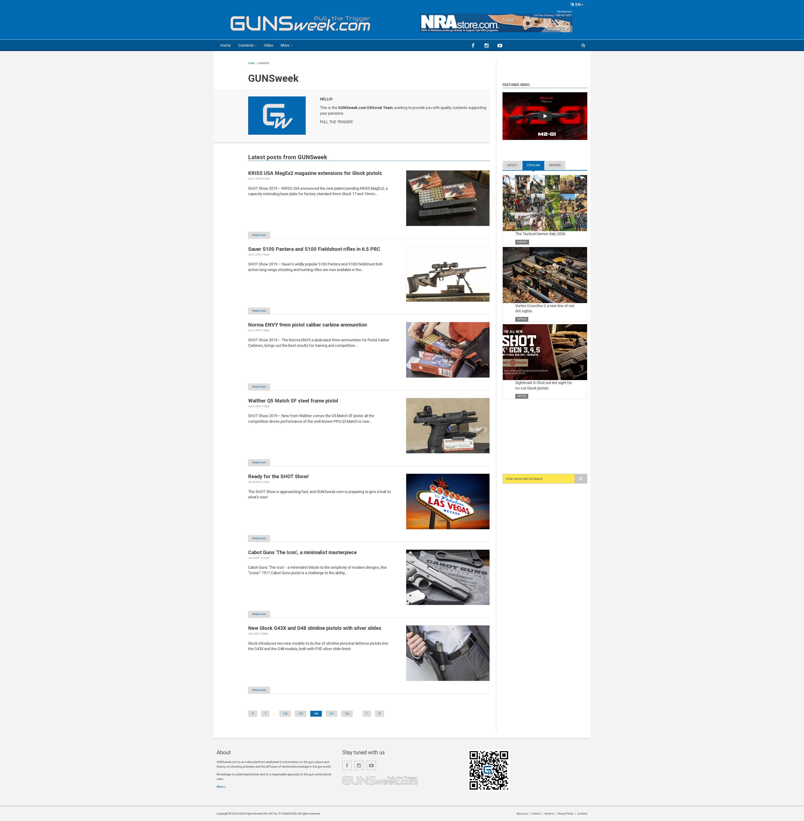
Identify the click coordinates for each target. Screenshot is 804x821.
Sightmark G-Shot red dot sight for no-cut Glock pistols (543, 385)
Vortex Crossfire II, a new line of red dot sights (544, 308)
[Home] (300, 22)
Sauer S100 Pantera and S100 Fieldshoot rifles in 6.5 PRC (314, 249)
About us (522, 813)
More (285, 45)
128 (285, 713)
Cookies (582, 813)
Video (268, 45)
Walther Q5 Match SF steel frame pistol (293, 401)
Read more (259, 235)
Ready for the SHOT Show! (278, 476)
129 (300, 713)
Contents (246, 45)
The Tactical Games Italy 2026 (540, 234)
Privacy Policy (565, 813)
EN (577, 4)
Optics (521, 319)
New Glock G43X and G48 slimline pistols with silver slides (314, 628)
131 (331, 713)
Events (522, 241)
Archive (555, 165)
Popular (535, 165)
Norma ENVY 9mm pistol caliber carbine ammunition (307, 325)
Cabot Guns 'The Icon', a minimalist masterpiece (302, 552)
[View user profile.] (277, 115)
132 (347, 713)
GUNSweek (312, 157)
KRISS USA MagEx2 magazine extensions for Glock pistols (315, 173)
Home (225, 45)
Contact (536, 813)
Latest (512, 165)
